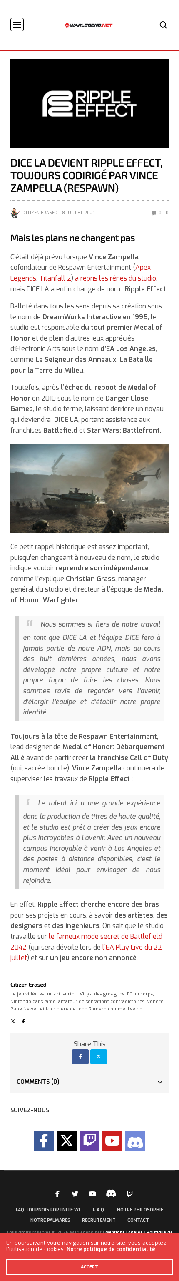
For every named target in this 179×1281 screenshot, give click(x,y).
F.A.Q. (99, 1210)
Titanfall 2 (55, 278)
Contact (138, 1220)
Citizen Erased (40, 213)
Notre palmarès (50, 1220)
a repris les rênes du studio (114, 278)
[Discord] (135, 1141)
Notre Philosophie (140, 1210)
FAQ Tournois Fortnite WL (48, 1210)
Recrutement (99, 1220)
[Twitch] (89, 1141)
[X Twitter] (67, 1141)
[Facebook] (44, 1141)
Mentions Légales (124, 1232)
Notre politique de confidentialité (111, 1249)
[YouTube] (112, 1141)
